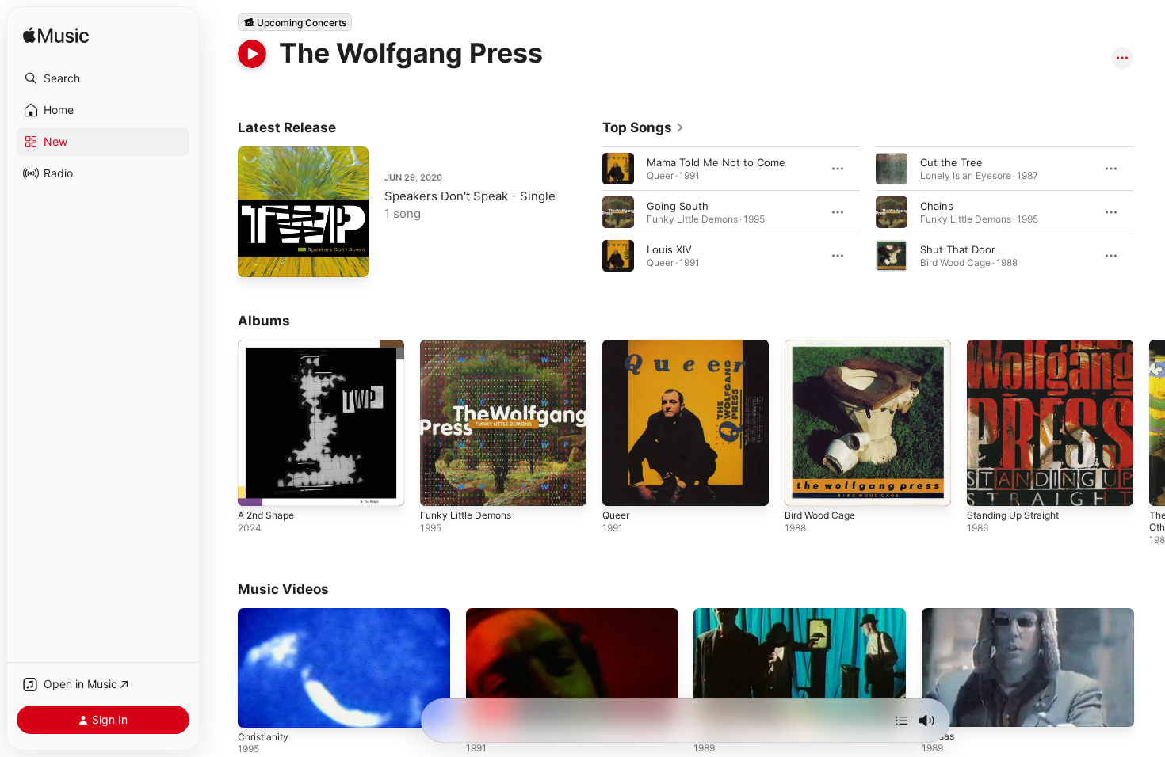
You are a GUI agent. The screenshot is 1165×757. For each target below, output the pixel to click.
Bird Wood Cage (824, 346)
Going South (678, 206)
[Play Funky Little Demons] (440, 486)
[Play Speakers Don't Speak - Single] (257, 257)
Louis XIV (669, 249)
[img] (56, 36)
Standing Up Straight (1018, 346)
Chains (936, 206)
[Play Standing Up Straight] (987, 486)
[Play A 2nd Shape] (257, 486)
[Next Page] (1149, 212)
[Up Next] (901, 720)
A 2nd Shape (269, 346)
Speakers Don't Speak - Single (470, 196)
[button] (103, 78)
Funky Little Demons (470, 346)
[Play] (252, 54)
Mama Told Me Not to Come (716, 162)
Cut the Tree (951, 162)
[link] (643, 127)
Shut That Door (957, 249)
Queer (617, 346)
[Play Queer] (622, 486)
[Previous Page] (586, 212)
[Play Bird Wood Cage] (804, 486)
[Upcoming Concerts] (295, 22)
